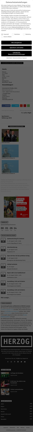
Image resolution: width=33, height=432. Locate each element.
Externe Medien (8, 36)
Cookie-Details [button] (9, 58)
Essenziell (6, 34)
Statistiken (17, 34)
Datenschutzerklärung (17, 27)
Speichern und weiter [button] (16, 48)
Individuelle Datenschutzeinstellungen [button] (16, 53)
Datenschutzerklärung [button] (17, 58)
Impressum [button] (24, 58)
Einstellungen (19, 28)
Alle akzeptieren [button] (16, 43)
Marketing (28, 34)
